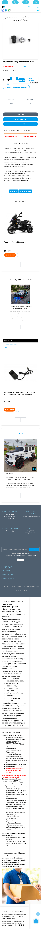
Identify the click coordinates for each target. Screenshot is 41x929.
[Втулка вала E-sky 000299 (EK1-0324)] (21, 41)
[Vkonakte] (18, 560)
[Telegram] (5, 10)
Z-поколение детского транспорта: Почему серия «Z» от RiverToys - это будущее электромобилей (20, 478)
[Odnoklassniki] (20, 560)
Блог (20, 433)
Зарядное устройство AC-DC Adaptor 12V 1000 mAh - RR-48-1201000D (20, 393)
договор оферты (24, 554)
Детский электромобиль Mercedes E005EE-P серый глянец (21, 307)
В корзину (10, 255)
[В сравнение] (10, 84)
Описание (20, 114)
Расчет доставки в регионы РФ (16, 87)
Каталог (12, 7)
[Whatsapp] (8, 10)
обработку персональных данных (24, 555)
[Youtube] (23, 560)
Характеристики (20, 119)
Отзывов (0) (20, 124)
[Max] (2, 10)
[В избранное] (5, 84)
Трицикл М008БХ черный (15, 242)
